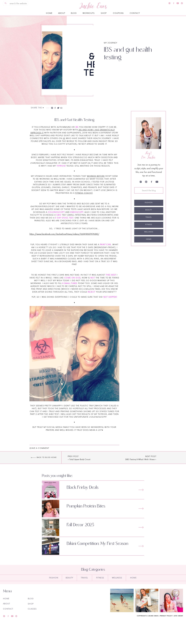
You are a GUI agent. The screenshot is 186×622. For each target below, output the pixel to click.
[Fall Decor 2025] (141, 527)
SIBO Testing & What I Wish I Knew (140, 459)
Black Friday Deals (82, 487)
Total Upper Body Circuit (79, 459)
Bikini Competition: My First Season (97, 543)
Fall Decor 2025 (80, 524)
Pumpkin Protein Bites (86, 506)
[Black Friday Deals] (141, 490)
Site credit (178, 616)
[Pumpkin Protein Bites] (141, 508)
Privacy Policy (166, 616)
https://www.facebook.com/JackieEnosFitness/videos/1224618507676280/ (64, 233)
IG (64, 138)
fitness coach (83, 193)
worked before (96, 176)
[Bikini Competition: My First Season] (141, 546)
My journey (110, 42)
